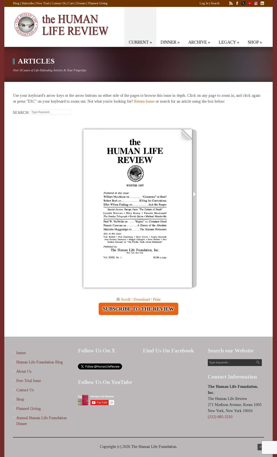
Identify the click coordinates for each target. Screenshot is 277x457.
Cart (71, 3)
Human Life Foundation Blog (39, 362)
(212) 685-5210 (220, 417)
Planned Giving (98, 3)
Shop (20, 399)
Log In (204, 3)
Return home (144, 101)
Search (215, 3)
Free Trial (42, 3)
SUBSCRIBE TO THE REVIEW (138, 309)
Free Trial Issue (28, 381)
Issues (21, 353)
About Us (23, 371)
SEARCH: (21, 112)
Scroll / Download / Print (140, 299)
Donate (81, 3)
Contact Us (59, 3)
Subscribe (28, 3)
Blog (16, 3)
